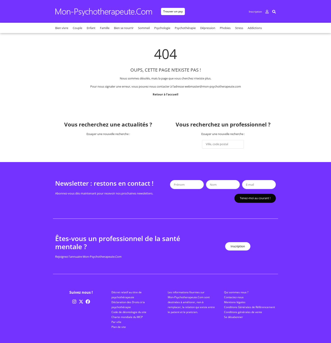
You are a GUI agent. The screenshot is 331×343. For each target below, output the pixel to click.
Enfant (91, 28)
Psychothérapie (185, 28)
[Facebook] (88, 301)
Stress (239, 28)
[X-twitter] (81, 301)
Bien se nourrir (124, 28)
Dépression (207, 28)
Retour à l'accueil (165, 94)
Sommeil (144, 28)
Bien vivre (61, 28)
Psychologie (162, 28)
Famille (104, 28)
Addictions (255, 28)
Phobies (225, 28)
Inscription (255, 12)
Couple (77, 28)
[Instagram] (74, 301)
